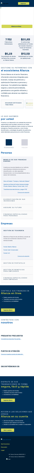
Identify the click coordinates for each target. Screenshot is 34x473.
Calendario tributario (15, 29)
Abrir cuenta (8, 430)
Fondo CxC (6, 253)
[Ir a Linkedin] (11, 370)
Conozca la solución (24, 192)
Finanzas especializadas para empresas (15, 278)
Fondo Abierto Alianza (9, 247)
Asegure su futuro (12, 207)
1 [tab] (15, 33)
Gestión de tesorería (13, 230)
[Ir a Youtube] (8, 370)
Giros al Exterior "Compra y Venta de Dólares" (16, 181)
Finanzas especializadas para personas (15, 214)
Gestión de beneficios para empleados (14, 270)
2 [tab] (18, 33)
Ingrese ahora (8, 310)
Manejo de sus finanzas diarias (15, 160)
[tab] (8, 143)
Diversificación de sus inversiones (14, 200)
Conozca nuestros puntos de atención (12, 354)
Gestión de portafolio (14, 263)
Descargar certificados (15, 24)
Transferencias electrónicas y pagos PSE (15, 189)
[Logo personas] (4, 3)
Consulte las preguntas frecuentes (11, 339)
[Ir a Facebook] (2, 370)
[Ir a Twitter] (5, 370)
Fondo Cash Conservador (10, 250)
